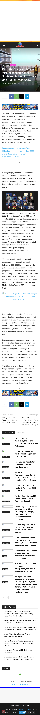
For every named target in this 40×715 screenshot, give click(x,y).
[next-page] (7, 597)
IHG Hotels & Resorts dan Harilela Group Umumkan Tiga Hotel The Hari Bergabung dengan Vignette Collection (18, 613)
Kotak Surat (25, 706)
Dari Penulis (20, 432)
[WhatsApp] (16, 96)
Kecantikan (6, 443)
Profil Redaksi (15, 706)
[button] (3, 45)
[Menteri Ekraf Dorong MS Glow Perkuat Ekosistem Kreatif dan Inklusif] (7, 498)
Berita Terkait (8, 432)
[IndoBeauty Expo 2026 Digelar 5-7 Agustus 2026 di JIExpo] (7, 488)
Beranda (3, 50)
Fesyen (20, 50)
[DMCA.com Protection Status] (26, 712)
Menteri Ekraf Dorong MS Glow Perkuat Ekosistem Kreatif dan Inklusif (25, 498)
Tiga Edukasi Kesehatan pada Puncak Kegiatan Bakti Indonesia (24, 464)
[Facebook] (11, 96)
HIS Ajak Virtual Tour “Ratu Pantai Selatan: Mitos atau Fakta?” (10, 420)
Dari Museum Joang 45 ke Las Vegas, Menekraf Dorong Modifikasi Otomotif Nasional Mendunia (20, 628)
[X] (21, 96)
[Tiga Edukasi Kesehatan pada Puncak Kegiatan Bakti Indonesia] (7, 464)
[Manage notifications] (3, 711)
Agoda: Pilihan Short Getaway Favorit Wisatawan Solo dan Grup (17, 635)
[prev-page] (3, 597)
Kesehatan (6, 467)
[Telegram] (27, 96)
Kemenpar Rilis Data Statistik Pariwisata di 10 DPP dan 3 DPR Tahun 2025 (20, 622)
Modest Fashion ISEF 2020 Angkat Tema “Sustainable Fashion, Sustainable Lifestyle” (30, 421)
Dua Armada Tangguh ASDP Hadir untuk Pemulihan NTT (18, 651)
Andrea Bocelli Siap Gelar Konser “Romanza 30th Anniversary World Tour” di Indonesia (19, 658)
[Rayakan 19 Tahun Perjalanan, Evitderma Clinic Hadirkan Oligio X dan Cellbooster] (7, 441)
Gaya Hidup (12, 50)
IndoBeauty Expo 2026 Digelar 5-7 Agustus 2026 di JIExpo (25, 488)
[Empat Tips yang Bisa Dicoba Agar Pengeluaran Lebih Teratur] (7, 454)
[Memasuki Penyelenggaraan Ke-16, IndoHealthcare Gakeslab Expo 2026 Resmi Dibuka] (7, 475)
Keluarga (5, 569)
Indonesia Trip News (25, 709)
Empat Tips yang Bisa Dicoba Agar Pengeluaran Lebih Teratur (25, 453)
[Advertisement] (20, 21)
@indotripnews (20, 684)
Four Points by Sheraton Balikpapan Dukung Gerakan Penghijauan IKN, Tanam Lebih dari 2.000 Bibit (19, 643)
